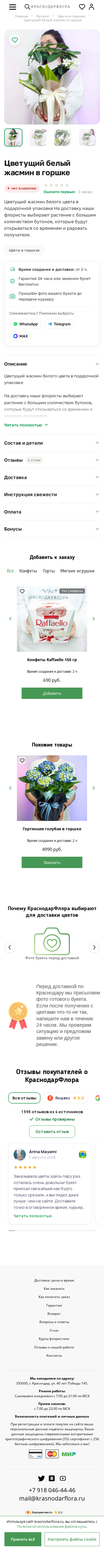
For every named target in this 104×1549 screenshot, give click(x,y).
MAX (23, 336)
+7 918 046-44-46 (52, 1490)
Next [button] (94, 619)
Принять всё (23, 1539)
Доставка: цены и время (54, 1280)
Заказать (52, 862)
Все (10, 571)
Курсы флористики (54, 1339)
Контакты (54, 1356)
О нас (54, 1330)
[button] (12, 7)
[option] (52, 77)
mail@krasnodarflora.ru (52, 1498)
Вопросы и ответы (54, 1322)
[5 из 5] (67, 185)
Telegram (62, 324)
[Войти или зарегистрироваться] (91, 7)
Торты (49, 571)
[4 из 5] (61, 185)
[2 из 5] (51, 185)
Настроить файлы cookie (72, 1539)
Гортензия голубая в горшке (52, 828)
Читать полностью (23, 424)
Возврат (54, 1314)
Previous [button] (10, 619)
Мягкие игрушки (77, 571)
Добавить (52, 693)
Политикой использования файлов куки (51, 1526)
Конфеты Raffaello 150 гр (52, 659)
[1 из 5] (46, 185)
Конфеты (28, 571)
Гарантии (54, 1305)
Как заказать (54, 1289)
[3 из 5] (56, 185)
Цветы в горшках (24, 250)
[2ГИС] (82, 1154)
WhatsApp (28, 324)
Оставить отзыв (52, 1131)
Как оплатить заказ (54, 1297)
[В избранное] (15, 40)
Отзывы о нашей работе (54, 1347)
